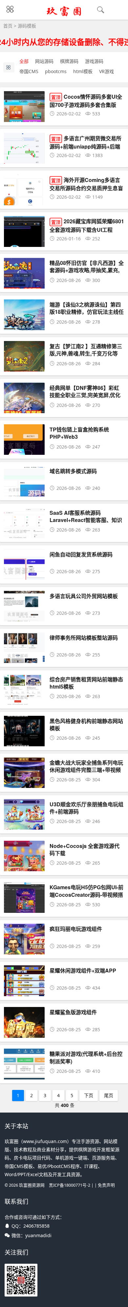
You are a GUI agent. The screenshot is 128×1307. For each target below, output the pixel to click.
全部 (24, 61)
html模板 (83, 71)
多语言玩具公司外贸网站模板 (84, 596)
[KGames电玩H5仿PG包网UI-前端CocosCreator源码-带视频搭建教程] (24, 909)
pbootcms (56, 71)
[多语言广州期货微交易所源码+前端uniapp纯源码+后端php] (24, 160)
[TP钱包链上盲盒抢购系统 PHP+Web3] (24, 451)
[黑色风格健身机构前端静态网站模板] (24, 743)
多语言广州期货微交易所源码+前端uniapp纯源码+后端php (85, 146)
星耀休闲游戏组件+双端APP (83, 970)
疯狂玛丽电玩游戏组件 (76, 929)
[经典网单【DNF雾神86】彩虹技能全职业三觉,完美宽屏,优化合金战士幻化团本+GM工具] (24, 410)
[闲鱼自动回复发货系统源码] (24, 576)
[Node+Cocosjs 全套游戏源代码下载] (24, 868)
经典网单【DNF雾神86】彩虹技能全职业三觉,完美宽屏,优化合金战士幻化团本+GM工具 (85, 395)
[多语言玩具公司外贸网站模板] (24, 618)
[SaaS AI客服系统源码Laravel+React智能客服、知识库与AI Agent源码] (24, 535)
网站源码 (44, 61)
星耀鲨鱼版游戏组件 (73, 1012)
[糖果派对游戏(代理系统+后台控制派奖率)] (24, 1076)
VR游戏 (106, 71)
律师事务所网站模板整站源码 (84, 637)
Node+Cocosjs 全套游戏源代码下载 (84, 849)
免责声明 (106, 1185)
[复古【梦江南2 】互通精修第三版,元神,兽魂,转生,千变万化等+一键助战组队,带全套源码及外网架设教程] (24, 368)
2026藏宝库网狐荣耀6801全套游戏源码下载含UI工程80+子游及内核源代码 (87, 229)
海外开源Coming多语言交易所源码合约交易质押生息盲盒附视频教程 (86, 187)
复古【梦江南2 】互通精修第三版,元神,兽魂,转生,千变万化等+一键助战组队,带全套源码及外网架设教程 (86, 357)
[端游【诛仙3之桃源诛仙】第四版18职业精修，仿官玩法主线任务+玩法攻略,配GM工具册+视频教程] (24, 326)
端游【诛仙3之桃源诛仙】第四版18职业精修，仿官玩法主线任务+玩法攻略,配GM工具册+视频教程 (87, 315)
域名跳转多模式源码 (73, 471)
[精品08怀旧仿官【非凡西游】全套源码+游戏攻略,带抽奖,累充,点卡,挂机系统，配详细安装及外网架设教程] (24, 285)
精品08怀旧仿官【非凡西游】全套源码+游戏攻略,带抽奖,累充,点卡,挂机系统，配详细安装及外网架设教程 (87, 274)
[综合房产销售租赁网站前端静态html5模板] (24, 701)
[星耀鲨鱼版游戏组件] (24, 1034)
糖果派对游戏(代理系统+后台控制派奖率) (86, 1057)
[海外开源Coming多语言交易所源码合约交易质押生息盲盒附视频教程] (24, 201)
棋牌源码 (69, 61)
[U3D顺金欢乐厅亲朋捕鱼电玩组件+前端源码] (24, 826)
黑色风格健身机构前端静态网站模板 (86, 724)
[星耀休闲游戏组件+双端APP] (24, 992)
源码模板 (27, 26)
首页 (7, 26)
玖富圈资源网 (32, 1185)
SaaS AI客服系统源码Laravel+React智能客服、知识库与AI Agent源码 (86, 520)
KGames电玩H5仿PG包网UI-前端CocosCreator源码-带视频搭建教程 (86, 894)
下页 (88, 1095)
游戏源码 (94, 61)
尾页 (108, 1095)
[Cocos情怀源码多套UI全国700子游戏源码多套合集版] (24, 118)
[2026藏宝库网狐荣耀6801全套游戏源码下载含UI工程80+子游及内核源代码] (24, 243)
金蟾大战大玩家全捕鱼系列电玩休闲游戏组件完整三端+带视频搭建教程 (86, 770)
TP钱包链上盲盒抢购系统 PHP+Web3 (79, 433)
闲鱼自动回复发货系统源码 (81, 554)
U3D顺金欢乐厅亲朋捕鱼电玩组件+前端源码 (86, 807)
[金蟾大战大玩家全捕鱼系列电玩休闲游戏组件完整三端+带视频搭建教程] (24, 784)
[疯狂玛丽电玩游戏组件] (24, 951)
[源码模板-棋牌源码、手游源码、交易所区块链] (64, 15)
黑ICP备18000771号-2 (69, 1185)
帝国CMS (28, 71)
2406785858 (36, 1226)
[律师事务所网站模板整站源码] (24, 660)
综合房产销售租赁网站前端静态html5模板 (86, 682)
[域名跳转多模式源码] (24, 493)
